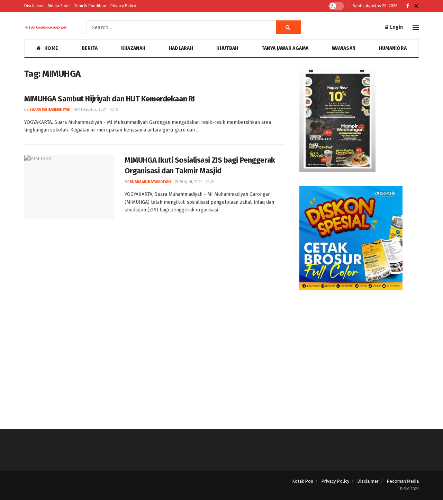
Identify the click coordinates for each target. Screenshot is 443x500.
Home (51, 48)
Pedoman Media (403, 481)
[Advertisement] (359, 352)
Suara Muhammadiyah (50, 109)
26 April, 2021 (190, 182)
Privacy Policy (123, 5)
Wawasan (343, 48)
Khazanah (133, 48)
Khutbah (227, 48)
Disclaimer (34, 5)
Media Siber (59, 5)
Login (396, 27)
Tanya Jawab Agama (285, 48)
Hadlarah (181, 48)
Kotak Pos (302, 481)
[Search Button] (288, 27)
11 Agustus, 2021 (92, 109)
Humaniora (393, 48)
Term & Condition (90, 5)
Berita (90, 48)
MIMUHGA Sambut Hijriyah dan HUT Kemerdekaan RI (110, 98)
